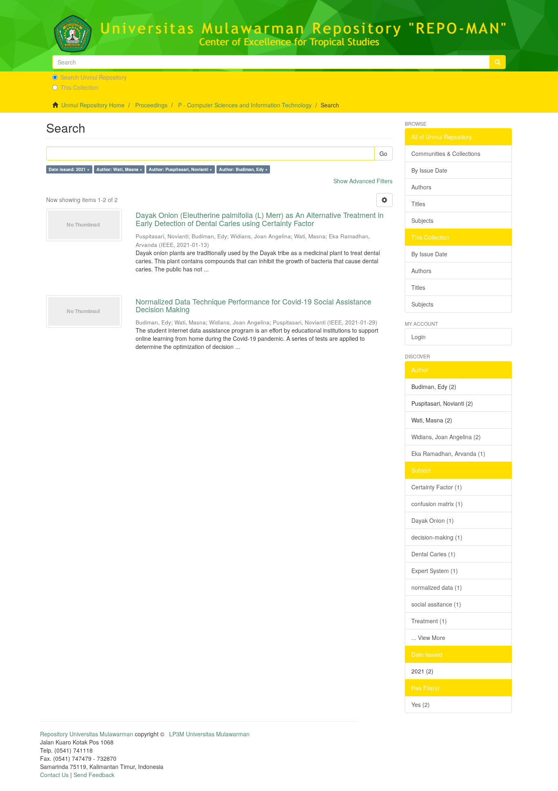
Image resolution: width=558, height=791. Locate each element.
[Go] (497, 62)
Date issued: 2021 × (69, 169)
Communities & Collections (445, 153)
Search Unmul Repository (93, 77)
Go (383, 153)
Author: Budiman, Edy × (243, 169)
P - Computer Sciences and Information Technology (245, 105)
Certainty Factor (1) (436, 487)
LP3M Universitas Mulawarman (209, 734)
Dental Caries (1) (433, 554)
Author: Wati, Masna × (119, 169)
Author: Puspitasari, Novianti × (180, 169)
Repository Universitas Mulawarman (86, 734)
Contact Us (54, 775)
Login (418, 337)
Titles (418, 204)
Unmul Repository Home (93, 105)
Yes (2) (420, 704)
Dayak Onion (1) (432, 520)
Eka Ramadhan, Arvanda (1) (448, 453)
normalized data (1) (436, 587)
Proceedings (151, 105)
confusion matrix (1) (437, 504)
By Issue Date (429, 170)
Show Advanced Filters (363, 181)
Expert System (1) (434, 571)
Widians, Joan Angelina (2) (446, 437)
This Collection (79, 87)
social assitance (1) (436, 604)
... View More (428, 637)
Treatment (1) (429, 621)
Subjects (422, 220)
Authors (421, 187)
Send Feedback (94, 775)
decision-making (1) (436, 537)
